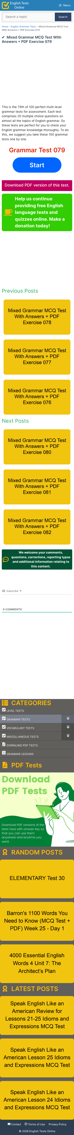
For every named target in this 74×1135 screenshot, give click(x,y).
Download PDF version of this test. (37, 185)
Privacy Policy (57, 1124)
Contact (15, 1124)
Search (63, 17)
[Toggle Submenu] (67, 718)
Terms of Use (36, 1124)
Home (5, 26)
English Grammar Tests (23, 26)
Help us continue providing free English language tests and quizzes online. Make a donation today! (40, 212)
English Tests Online (42, 1131)
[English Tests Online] (15, 5)
